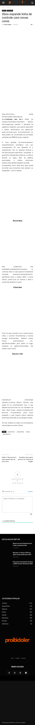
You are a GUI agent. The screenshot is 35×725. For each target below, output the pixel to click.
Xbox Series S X (7, 434)
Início (3, 7)
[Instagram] (20, 673)
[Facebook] (10, 29)
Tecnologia (9, 10)
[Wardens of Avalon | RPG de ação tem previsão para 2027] (6, 555)
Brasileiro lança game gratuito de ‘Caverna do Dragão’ (25, 459)
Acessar (30, 491)
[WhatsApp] (19, 29)
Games (8, 7)
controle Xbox (20, 432)
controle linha (11, 432)
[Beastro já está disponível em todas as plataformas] (6, 546)
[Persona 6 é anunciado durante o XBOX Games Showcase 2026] (6, 564)
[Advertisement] (17, 93)
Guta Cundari (7, 24)
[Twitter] (14, 673)
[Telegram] (23, 29)
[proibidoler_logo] (17, 2)
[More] (32, 29)
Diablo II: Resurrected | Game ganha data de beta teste (9, 459)
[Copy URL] (28, 29)
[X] (14, 29)
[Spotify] (26, 673)
